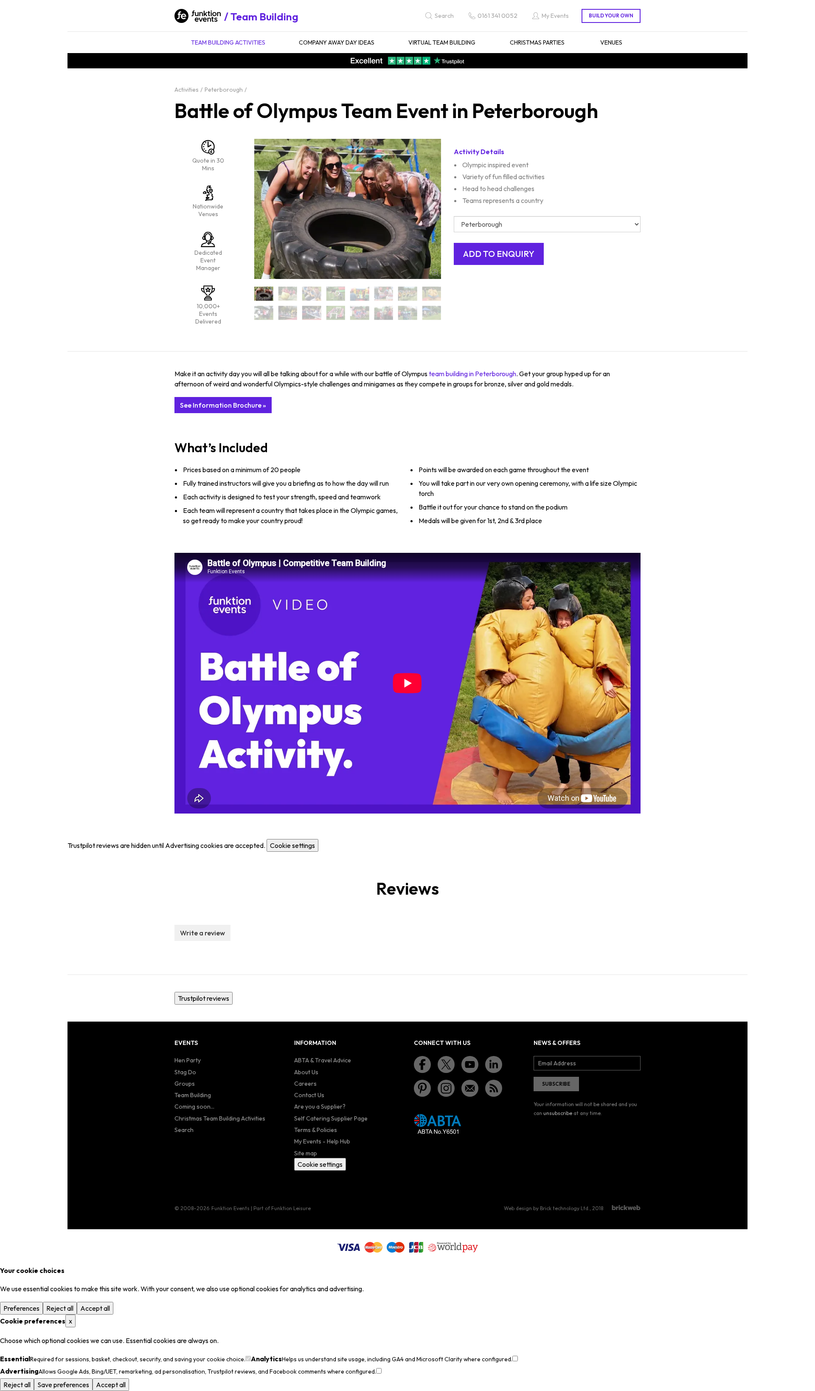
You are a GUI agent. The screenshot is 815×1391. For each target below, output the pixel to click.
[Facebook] (422, 1064)
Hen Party (187, 1060)
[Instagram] (446, 1088)
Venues (611, 42)
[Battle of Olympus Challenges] (360, 293)
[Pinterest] (422, 1088)
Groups (184, 1083)
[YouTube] (470, 1064)
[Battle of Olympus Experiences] (264, 312)
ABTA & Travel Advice (322, 1060)
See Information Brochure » (223, 405)
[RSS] (494, 1088)
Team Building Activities (228, 42)
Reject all (59, 1308)
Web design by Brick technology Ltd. (547, 1208)
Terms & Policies (315, 1130)
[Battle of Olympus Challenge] (336, 293)
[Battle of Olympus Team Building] (336, 312)
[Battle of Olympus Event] (384, 293)
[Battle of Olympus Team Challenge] (360, 312)
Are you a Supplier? (320, 1106)
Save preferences (63, 1384)
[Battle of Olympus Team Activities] (288, 312)
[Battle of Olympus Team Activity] (312, 312)
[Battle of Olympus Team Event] (408, 312)
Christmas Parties (537, 42)
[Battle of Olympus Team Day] (384, 312)
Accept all (95, 1308)
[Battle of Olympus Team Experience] (432, 312)
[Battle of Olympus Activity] (312, 293)
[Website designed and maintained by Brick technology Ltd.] (626, 1207)
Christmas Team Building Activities (219, 1118)
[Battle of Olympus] (264, 293)
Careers (305, 1083)
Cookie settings (292, 845)
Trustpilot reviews (203, 998)
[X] (446, 1064)
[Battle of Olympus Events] (408, 293)
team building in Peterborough (472, 373)
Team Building (264, 16)
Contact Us (309, 1095)
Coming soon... (194, 1106)
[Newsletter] (470, 1088)
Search (184, 1130)
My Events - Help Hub (322, 1141)
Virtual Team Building (441, 42)
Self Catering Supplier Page (331, 1118)
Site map (305, 1153)
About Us (306, 1072)
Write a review (202, 933)
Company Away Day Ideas (336, 42)
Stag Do (185, 1072)
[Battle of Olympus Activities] (288, 293)
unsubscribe (557, 1113)
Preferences (21, 1308)
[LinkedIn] (494, 1064)
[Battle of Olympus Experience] (432, 293)
